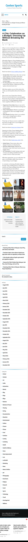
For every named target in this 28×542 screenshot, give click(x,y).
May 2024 (5, 349)
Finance (4, 426)
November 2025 (6, 312)
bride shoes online (16, 140)
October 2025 (6, 315)
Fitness (4, 429)
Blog (4, 30)
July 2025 (5, 325)
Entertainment (6, 420)
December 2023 (6, 365)
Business (5, 401)
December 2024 (6, 328)
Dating (4, 411)
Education (5, 417)
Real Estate (5, 478)
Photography (6, 475)
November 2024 (6, 331)
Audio (4, 383)
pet (3, 472)
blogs (4, 395)
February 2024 (6, 359)
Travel (4, 497)
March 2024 (5, 356)
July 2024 (5, 343)
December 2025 (6, 309)
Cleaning (5, 408)
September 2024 (6, 337)
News (4, 466)
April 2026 (5, 297)
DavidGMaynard (8, 43)
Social (4, 488)
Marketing (5, 463)
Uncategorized (6, 500)
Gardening (5, 441)
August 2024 (6, 340)
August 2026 (6, 285)
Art (3, 380)
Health (4, 445)
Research (5, 485)
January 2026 (6, 306)
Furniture (5, 435)
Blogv (4, 398)
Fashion (4, 423)
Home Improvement (7, 454)
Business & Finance (7, 405)
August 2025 (6, 322)
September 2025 (6, 319)
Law (4, 457)
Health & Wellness (7, 448)
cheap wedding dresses (16, 71)
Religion (5, 482)
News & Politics (6, 469)
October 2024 (6, 334)
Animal (4, 374)
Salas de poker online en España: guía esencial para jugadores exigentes (19, 526)
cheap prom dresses (16, 127)
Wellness (5, 503)
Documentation (6, 414)
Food (4, 432)
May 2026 (5, 294)
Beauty (4, 389)
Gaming (4, 438)
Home (4, 451)
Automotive (5, 386)
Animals (5, 377)
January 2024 (6, 362)
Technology (5, 494)
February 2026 (6, 303)
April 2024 (5, 352)
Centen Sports (14, 5)
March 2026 (5, 300)
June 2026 (5, 291)
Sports (4, 491)
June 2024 (5, 346)
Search (3, 236)
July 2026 (5, 288)
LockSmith (5, 460)
